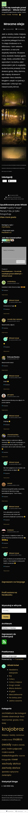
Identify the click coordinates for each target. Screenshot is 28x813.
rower (15, 759)
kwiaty (12, 735)
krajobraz (9, 197)
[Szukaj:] (14, 610)
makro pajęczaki (14, 748)
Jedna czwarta (15, 701)
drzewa (8, 199)
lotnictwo (20, 735)
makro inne (7, 739)
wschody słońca (17, 197)
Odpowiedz (5, 294)
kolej (4, 723)
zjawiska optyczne (10, 771)
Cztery (12, 679)
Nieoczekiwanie (15, 694)
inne (21, 720)
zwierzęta (6, 775)
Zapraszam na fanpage (13, 582)
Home (3, 14)
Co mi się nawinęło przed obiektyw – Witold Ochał (14, 8)
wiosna (19, 199)
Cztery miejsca (15, 682)
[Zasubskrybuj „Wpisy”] (4, 644)
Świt (23, 199)
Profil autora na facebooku (9, 593)
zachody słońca (11, 768)
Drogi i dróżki (14, 685)
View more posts (8, 217)
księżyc (5, 735)
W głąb (12, 691)
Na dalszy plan (15, 697)
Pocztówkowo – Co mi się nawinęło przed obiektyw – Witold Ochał (12, 273)
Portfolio (15, 14)
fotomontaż (7, 720)
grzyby (16, 720)
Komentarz (20, 261)
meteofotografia (10, 755)
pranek (15, 199)
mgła (11, 199)
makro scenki (8, 752)
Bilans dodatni (15, 688)
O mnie (9, 14)
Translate (19, 659)
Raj (10, 676)
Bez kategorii (20, 713)
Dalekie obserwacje (10, 716)
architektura (8, 713)
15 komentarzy (20, 29)
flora (22, 716)
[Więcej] (20, 15)
